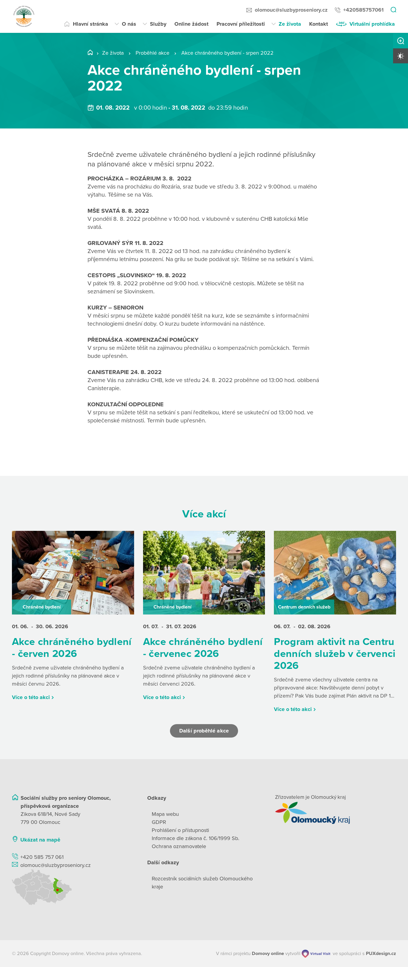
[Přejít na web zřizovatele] (335, 813)
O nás (129, 24)
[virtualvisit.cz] (316, 954)
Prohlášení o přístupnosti (180, 830)
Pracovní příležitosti (241, 24)
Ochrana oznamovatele (179, 846)
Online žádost (191, 24)
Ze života (290, 24)
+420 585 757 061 (42, 857)
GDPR (159, 822)
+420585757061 (363, 10)
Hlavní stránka (90, 24)
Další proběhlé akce (204, 730)
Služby (158, 24)
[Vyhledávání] (393, 10)
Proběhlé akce (152, 53)
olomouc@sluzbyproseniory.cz (291, 10)
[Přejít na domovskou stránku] (24, 16)
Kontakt (318, 24)
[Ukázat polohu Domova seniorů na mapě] (72, 887)
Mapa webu (165, 814)
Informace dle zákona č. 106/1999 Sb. (195, 838)
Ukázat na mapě (40, 839)
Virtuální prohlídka (372, 24)
